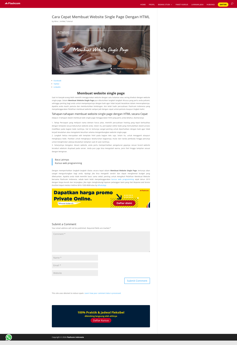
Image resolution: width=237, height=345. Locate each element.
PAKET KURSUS (182, 5)
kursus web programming (122, 179)
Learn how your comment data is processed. (103, 293)
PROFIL (152, 5)
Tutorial (69, 21)
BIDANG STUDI (164, 5)
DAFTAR (223, 4)
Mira (56, 21)
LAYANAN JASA (197, 5)
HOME (143, 5)
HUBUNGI (211, 5)
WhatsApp (102, 185)
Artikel (62, 21)
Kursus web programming (68, 163)
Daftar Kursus (101, 320)
